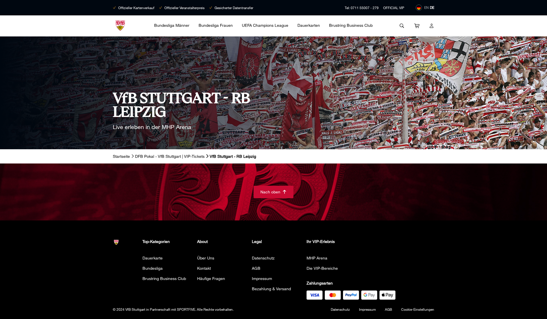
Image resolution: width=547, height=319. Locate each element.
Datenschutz (263, 257)
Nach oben (273, 191)
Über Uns (205, 257)
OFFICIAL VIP (393, 7)
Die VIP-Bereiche (322, 268)
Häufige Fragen (211, 278)
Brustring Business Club (351, 25)
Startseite (121, 156)
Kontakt (204, 268)
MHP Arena (317, 257)
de (432, 7)
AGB (256, 268)
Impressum (262, 278)
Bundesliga (152, 268)
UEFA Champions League (265, 25)
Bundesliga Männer (171, 25)
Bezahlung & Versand (271, 288)
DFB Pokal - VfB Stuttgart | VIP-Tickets (170, 156)
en (426, 7)
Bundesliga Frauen (216, 25)
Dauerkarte (152, 257)
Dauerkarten (308, 25)
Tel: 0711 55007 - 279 (362, 7)
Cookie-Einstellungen (417, 309)
